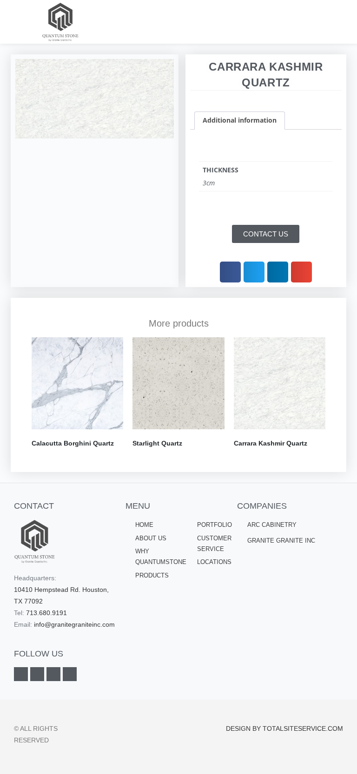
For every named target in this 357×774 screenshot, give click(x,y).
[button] (336, 22)
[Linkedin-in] (37, 674)
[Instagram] (53, 674)
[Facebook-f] (21, 674)
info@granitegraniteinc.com (74, 624)
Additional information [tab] (240, 120)
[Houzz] (70, 674)
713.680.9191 (46, 613)
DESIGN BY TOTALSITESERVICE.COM (284, 728)
